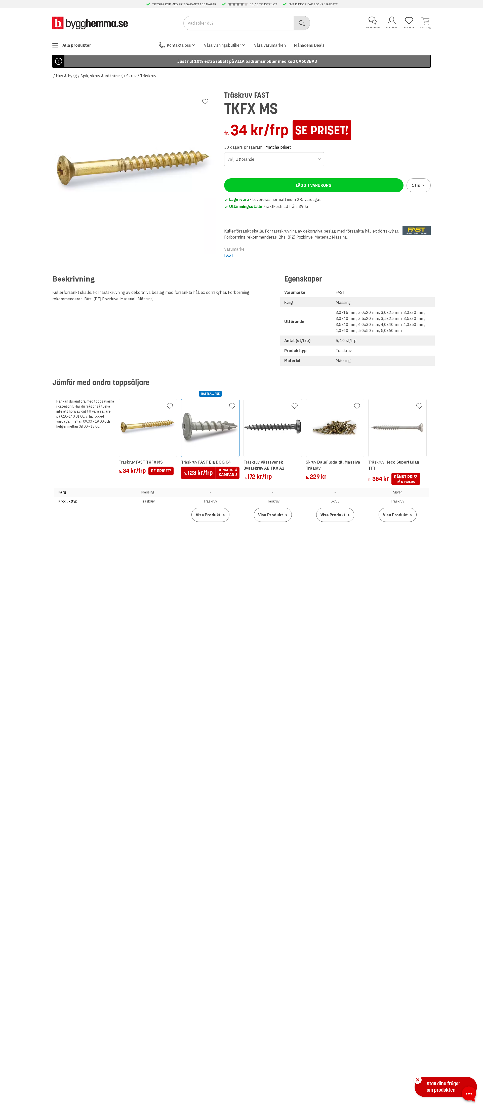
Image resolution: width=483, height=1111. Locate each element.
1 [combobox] (416, 185)
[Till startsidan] (90, 23)
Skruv (131, 75)
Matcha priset (278, 147)
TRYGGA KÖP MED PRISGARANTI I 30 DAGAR (184, 4)
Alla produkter (76, 45)
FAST (228, 255)
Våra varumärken (270, 45)
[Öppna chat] (469, 1095)
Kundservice (373, 27)
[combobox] (274, 159)
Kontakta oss (179, 45)
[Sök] (302, 23)
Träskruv (148, 75)
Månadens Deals (309, 45)
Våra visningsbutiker (222, 45)
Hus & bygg (66, 75)
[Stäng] (418, 1080)
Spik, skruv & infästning (101, 75)
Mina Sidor (392, 27)
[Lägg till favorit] (205, 101)
